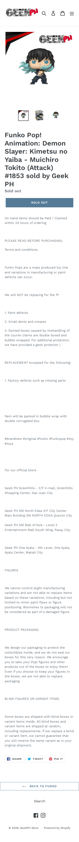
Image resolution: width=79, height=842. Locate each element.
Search (39, 801)
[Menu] (71, 13)
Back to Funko (43, 786)
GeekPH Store (29, 827)
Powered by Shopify (57, 827)
